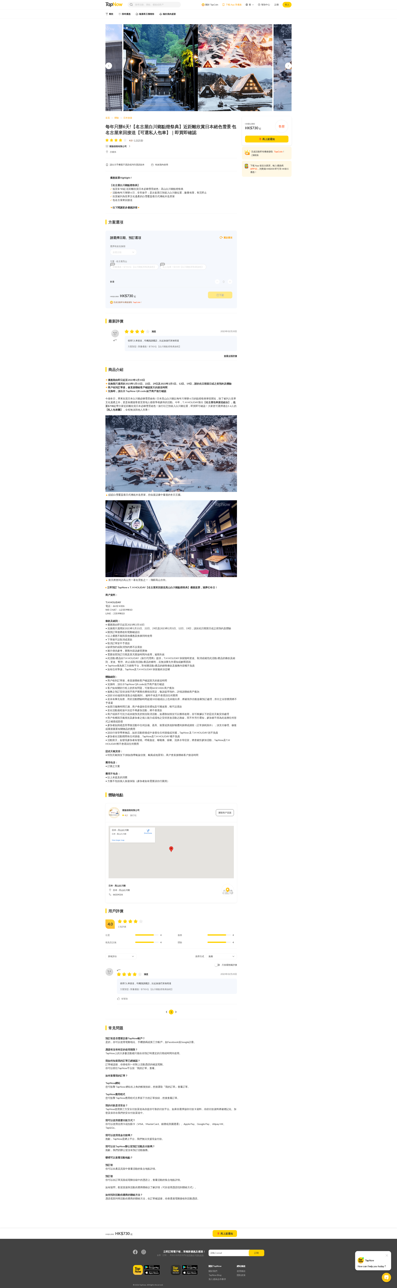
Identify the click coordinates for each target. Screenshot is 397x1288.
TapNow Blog (215, 1275)
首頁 (107, 117)
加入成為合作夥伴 (217, 1279)
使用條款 (190, 1255)
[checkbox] (225, 965)
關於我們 (213, 1271)
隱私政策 (200, 1255)
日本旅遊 (127, 117)
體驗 (116, 117)
